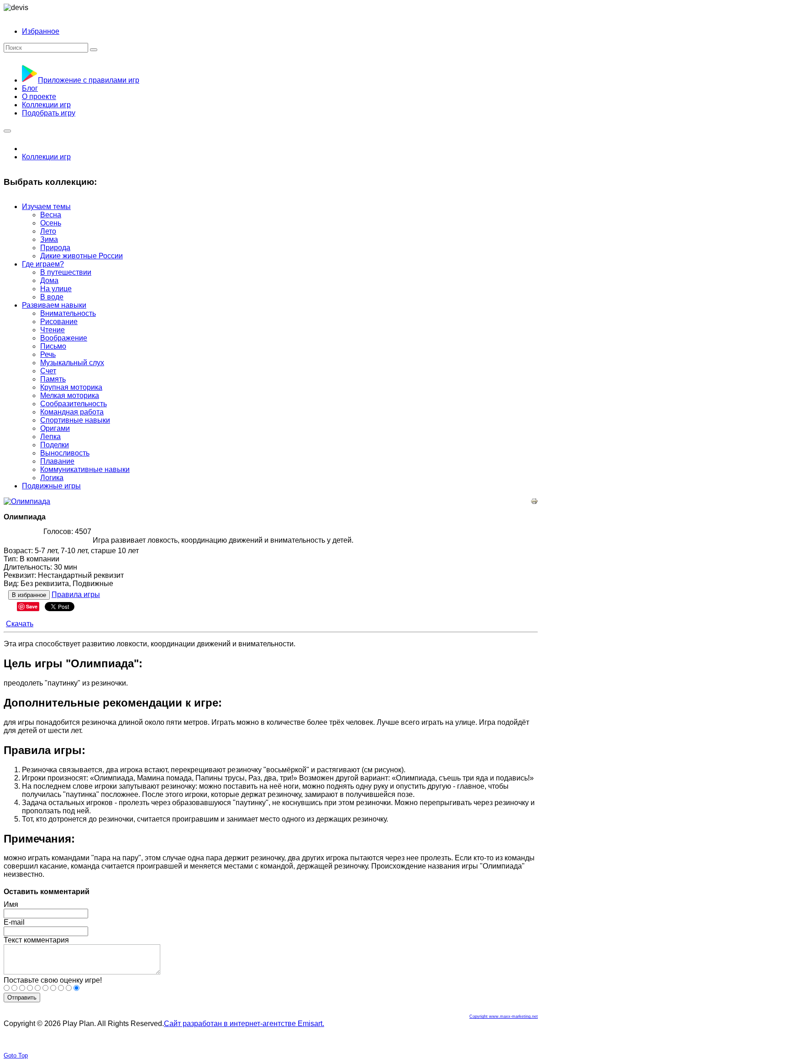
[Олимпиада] (27, 501)
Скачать (19, 624)
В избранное (29, 595)
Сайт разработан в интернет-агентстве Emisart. (244, 1023)
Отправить (22, 997)
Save (31, 606)
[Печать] (534, 502)
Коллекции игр (46, 157)
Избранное (40, 31)
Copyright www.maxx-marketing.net (503, 1016)
